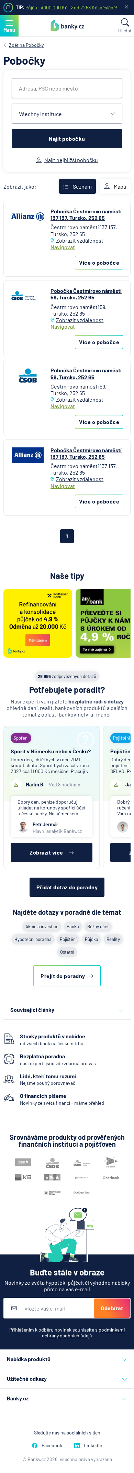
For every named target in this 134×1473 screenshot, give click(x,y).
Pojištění (68, 939)
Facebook (52, 1445)
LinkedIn (93, 1445)
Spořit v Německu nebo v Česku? (51, 751)
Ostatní (67, 952)
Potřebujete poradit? (67, 690)
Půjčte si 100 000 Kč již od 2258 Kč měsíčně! (71, 7)
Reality (113, 939)
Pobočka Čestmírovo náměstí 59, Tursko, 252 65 (86, 293)
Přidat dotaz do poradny (67, 887)
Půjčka (91, 939)
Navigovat (63, 247)
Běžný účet (98, 926)
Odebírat (112, 1308)
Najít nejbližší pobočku (71, 160)
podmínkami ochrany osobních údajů (83, 1332)
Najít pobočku (67, 138)
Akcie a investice (41, 926)
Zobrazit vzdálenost (79, 240)
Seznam (82, 186)
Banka (73, 926)
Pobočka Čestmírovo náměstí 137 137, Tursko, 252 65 (86, 214)
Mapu (120, 186)
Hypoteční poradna (33, 939)
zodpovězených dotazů (67, 676)
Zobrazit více (46, 852)
